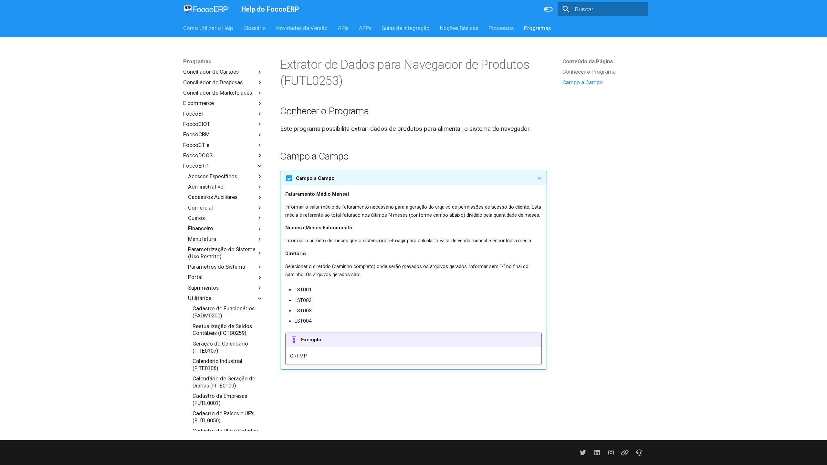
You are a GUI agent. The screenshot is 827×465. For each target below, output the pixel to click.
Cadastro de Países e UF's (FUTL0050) (223, 417)
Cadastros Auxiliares (212, 197)
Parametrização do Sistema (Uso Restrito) (222, 253)
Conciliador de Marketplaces (217, 92)
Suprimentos (203, 287)
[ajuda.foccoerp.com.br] (639, 452)
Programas (537, 28)
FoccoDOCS (198, 155)
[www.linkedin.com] (597, 452)
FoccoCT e (196, 145)
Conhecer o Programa (589, 71)
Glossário (254, 28)
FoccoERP (195, 165)
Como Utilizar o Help (208, 28)
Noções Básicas (459, 28)
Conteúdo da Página (587, 61)
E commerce (198, 103)
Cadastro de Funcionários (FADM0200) (224, 312)
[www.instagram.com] (611, 452)
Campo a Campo (582, 82)
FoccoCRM (196, 134)
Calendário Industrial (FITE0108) (217, 364)
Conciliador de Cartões (211, 71)
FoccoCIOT (196, 124)
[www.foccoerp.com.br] (625, 452)
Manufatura (202, 239)
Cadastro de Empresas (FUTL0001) (220, 399)
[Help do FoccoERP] (206, 9)
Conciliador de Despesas (213, 82)
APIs (343, 28)
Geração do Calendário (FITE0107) (220, 347)
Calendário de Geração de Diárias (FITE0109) (224, 382)
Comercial (200, 207)
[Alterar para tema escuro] (548, 9)
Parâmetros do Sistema (216, 267)
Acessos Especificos (212, 176)
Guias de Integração (406, 28)
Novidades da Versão (302, 28)
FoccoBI (193, 113)
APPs (365, 28)
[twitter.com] (583, 452)
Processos (501, 28)
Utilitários (199, 298)
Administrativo (206, 186)
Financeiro (200, 228)
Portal (195, 277)
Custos (196, 218)
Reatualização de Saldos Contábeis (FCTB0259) (222, 329)
